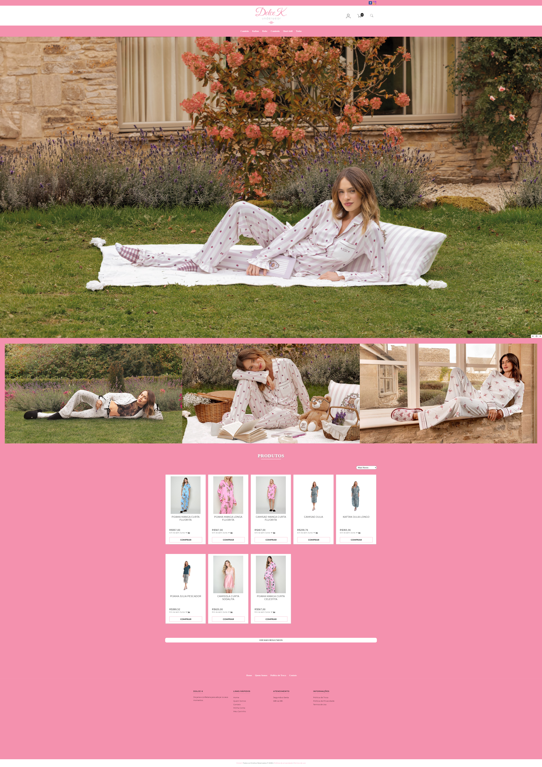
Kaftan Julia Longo (356, 520)
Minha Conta (239, 711)
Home (249, 679)
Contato (293, 679)
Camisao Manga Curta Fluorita (271, 522)
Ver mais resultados (271, 644)
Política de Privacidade (323, 704)
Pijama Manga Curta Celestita (271, 601)
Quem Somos (261, 679)
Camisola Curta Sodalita (228, 601)
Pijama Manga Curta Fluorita (186, 522)
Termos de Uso (319, 708)
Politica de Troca (278, 679)
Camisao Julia (313, 520)
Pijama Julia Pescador (185, 600)
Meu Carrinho (239, 715)
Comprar (185, 543)
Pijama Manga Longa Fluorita (228, 522)
